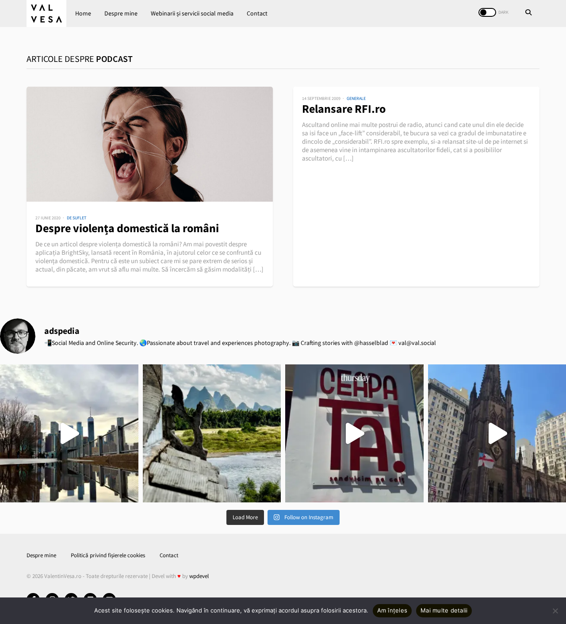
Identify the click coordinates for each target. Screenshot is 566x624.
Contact (257, 13)
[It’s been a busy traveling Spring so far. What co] (69, 433)
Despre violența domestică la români (127, 228)
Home (83, 13)
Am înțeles (392, 610)
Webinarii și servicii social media (192, 13)
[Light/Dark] (487, 12)
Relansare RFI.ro (344, 108)
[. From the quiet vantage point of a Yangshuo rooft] (212, 433)
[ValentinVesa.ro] (46, 13)
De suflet (76, 218)
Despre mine (121, 13)
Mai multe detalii (444, 610)
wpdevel (199, 576)
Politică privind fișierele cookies (108, 555)
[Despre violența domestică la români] (150, 144)
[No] (555, 610)
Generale (356, 98)
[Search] (528, 13)
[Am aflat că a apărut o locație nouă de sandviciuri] (354, 433)
